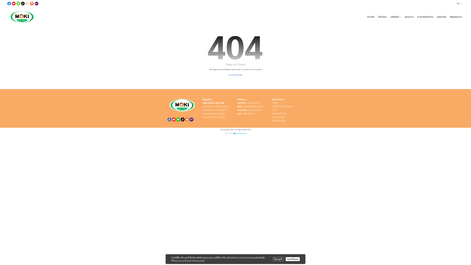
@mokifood (249, 114)
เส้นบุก (275, 103)
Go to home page (235, 75)
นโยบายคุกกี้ (200, 260)
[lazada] (191, 119)
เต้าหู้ (274, 110)
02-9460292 (253, 103)
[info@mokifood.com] (243, 106)
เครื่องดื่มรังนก (279, 121)
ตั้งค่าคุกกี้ (278, 259)
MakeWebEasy (241, 133)
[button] (459, 4)
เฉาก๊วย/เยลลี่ (278, 117)
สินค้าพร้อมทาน (279, 114)
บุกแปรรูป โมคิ (255, 110)
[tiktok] (183, 119)
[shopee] (187, 119)
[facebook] (169, 119)
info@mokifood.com (254, 106)
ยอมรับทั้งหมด (292, 259)
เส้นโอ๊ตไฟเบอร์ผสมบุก (282, 106)
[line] (178, 119)
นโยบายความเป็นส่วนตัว (183, 260)
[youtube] (174, 119)
